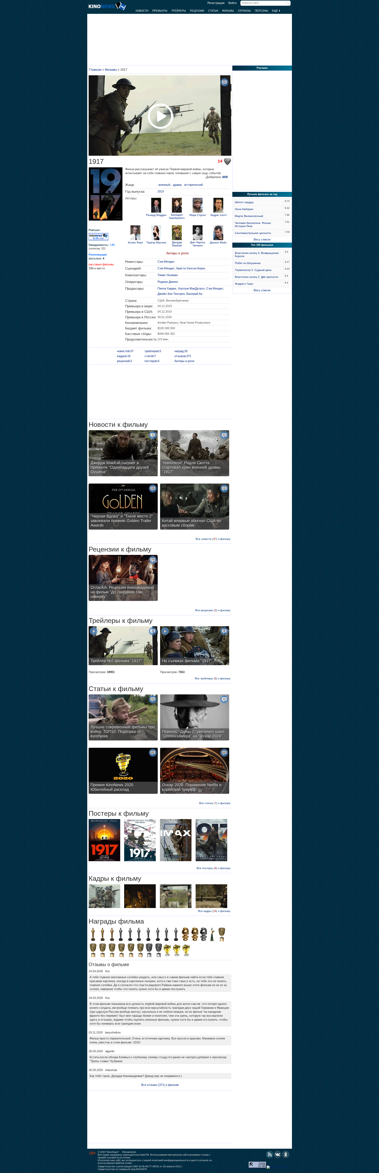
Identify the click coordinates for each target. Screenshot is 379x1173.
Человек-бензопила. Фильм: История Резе (253, 224)
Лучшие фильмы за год (262, 194)
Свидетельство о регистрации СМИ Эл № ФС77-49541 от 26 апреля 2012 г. (140, 1166)
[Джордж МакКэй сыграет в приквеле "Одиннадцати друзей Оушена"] (123, 453)
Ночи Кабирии (244, 209)
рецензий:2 (124, 361)
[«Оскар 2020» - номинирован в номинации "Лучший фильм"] (176, 935)
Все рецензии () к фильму (212, 610)
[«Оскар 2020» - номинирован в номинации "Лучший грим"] (120, 935)
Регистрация (215, 3)
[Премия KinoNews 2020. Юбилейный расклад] (123, 771)
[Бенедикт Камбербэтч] (177, 206)
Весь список (262, 239)
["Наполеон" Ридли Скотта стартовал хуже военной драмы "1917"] (194, 453)
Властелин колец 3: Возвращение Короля (257, 254)
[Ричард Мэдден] (156, 206)
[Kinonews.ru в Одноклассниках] (286, 1154)
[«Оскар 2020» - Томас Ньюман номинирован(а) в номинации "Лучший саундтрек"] (157, 935)
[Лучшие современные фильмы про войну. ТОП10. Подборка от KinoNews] (123, 717)
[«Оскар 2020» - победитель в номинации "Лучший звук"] (93, 935)
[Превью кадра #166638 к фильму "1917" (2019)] (140, 896)
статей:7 (150, 356)
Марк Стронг (198, 215)
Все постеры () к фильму (213, 868)
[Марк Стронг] (198, 206)
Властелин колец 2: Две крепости (256, 276)
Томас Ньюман (168, 275)
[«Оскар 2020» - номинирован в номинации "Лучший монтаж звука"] (166, 935)
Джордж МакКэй (177, 244)
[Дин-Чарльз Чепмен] (198, 233)
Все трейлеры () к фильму (212, 678)
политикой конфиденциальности (170, 1160)
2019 (161, 191)
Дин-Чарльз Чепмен (197, 244)
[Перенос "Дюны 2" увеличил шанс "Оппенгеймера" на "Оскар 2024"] (194, 717)
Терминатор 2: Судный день (253, 270)
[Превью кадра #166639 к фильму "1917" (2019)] (175, 896)
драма (177, 184)
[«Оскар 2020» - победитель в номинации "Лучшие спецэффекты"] (102, 935)
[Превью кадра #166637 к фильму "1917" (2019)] (211, 896)
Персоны (261, 10)
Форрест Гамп (244, 283)
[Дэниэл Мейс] (218, 233)
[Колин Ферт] (135, 233)
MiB (225, 177)
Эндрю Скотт (218, 215)
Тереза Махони (156, 242)
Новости (142, 10)
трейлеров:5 (152, 351)
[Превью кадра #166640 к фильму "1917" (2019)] (104, 896)
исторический (193, 184)
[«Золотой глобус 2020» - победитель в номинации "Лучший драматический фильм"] (185, 935)
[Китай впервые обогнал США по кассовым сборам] (194, 507)
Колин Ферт (135, 242)
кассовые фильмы (101, 264)
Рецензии (197, 10)
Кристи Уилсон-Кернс (190, 268)
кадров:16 (123, 356)
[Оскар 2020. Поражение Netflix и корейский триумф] (194, 771)
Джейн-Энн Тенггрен (171, 293)
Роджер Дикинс (168, 281)
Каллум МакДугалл (191, 288)
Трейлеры (178, 10)
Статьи (213, 10)
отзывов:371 (182, 356)
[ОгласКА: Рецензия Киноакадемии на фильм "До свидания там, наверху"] (123, 578)
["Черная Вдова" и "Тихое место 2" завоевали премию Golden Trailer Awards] (123, 507)
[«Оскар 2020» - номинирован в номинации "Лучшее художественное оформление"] (138, 935)
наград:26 (181, 351)
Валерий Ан (194, 293)
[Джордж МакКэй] (177, 233)
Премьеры (159, 10)
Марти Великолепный (249, 216)
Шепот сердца (244, 202)
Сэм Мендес (166, 261)
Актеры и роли (177, 253)
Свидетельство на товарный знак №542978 (122, 1169)
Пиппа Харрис (167, 288)
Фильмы (228, 10)
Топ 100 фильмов (262, 244)
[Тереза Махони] (156, 233)
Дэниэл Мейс (218, 242)
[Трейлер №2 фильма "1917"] (123, 646)
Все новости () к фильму (213, 538)
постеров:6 (151, 361)
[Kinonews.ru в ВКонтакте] (277, 1154)
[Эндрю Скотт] (218, 206)
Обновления (129, 1152)
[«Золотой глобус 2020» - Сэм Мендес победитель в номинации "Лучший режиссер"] (194, 935)
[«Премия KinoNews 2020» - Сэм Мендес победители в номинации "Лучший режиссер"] (167, 951)
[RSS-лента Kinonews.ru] (269, 1154)
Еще (275, 10)
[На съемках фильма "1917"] (194, 646)
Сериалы (244, 10)
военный (164, 184)
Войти (232, 3)
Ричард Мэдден (156, 215)
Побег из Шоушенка (248, 263)
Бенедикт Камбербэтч (177, 216)
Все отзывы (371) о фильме (160, 1084)
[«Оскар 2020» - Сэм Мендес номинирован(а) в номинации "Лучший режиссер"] (130, 935)
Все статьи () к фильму (214, 803)
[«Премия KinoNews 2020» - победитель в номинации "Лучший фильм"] (186, 951)
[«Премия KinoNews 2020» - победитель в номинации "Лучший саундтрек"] (176, 951)
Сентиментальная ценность (253, 233)
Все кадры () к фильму (214, 911)
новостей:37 (125, 351)
